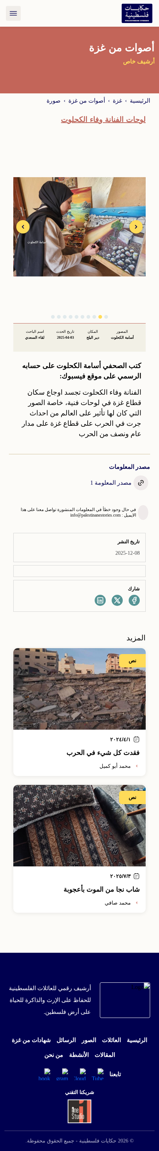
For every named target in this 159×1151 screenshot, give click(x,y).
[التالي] (23, 226)
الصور (89, 1040)
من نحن (53, 1055)
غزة (117, 100)
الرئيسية (140, 100)
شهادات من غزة (31, 1040)
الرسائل (66, 1040)
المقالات (105, 1055)
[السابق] (136, 226)
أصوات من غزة (86, 100)
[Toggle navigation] (13, 13)
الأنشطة (79, 1055)
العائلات (111, 1040)
